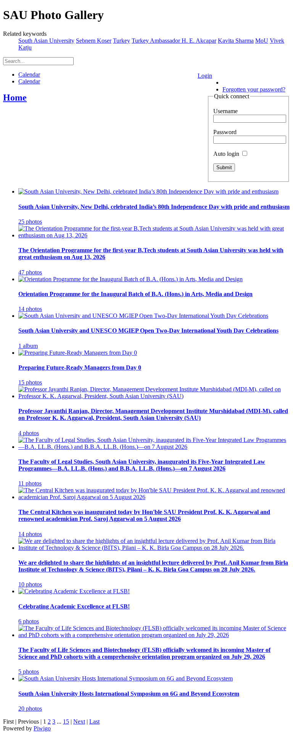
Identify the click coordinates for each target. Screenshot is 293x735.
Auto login (227, 154)
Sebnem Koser (93, 40)
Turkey (121, 40)
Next (79, 721)
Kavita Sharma (236, 40)
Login (205, 75)
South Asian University (46, 40)
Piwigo (42, 728)
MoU (261, 40)
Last (94, 721)
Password (225, 132)
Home (15, 97)
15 (66, 721)
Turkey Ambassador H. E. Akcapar (174, 40)
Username (225, 111)
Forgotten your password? (253, 89)
